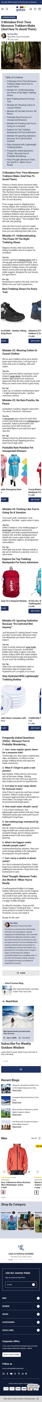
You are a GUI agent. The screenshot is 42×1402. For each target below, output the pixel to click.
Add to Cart (35, 341)
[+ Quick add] (29, 1172)
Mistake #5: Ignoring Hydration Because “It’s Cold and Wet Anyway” (21, 138)
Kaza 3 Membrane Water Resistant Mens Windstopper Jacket (15, 1183)
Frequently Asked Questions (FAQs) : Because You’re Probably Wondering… (20, 153)
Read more (16, 1090)
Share (22, 973)
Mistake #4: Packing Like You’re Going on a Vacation (21, 124)
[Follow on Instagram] (3, 1373)
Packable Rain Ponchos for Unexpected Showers (19, 118)
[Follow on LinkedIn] (23, 1373)
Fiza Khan (14, 923)
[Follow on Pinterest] (19, 1373)
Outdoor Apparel (9, 17)
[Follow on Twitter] (15, 1373)
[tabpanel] (21, 1251)
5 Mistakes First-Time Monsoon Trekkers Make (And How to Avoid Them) (21, 84)
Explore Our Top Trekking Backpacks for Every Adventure (21, 131)
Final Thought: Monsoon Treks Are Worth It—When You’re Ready (21, 162)
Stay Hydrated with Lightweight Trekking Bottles (21, 145)
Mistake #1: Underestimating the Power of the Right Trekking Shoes (21, 93)
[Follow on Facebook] (7, 1373)
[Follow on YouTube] (11, 1373)
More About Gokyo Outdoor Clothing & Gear (20, 1399)
